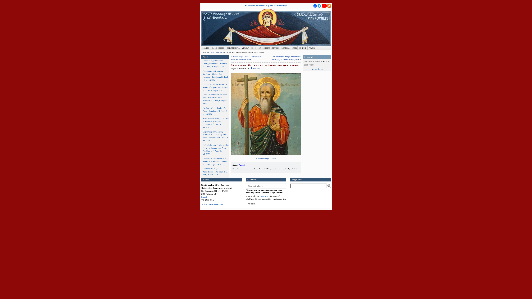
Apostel (242, 164)
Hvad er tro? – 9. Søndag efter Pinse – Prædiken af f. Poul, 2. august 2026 (215, 111)
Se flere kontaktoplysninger (212, 204)
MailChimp (264, 196)
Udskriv (256, 68)
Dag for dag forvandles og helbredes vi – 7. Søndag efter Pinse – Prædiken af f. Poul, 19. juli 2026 (215, 136)
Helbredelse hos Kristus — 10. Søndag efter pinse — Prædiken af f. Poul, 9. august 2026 (215, 87)
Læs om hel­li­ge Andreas (266, 158)
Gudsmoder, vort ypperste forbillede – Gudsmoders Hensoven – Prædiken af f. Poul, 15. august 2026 (215, 75)
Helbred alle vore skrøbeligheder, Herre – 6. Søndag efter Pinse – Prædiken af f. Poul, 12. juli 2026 (216, 149)
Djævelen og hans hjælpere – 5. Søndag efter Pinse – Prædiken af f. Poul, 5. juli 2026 (215, 161)
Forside (212, 52)
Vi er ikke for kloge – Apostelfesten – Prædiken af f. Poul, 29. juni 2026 (215, 171)
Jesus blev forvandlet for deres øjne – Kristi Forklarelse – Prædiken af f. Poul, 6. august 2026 (215, 99)
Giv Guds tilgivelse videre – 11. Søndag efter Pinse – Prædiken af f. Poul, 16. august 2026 (215, 63)
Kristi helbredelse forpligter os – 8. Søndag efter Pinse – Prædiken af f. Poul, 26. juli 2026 (215, 123)
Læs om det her (317, 69)
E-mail (204, 197)
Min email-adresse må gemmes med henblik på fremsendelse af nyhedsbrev (264, 191)
